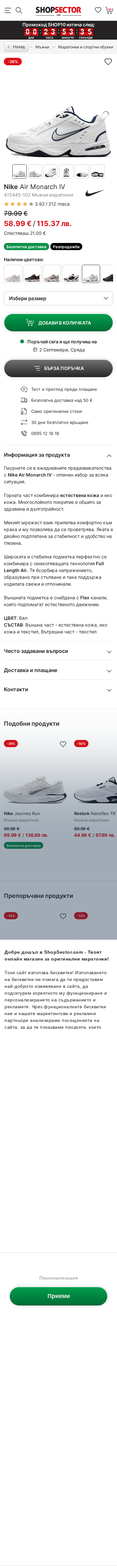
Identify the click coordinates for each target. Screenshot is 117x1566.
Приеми (58, 1296)
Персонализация (58, 1277)
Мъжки (42, 47)
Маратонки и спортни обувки (85, 47)
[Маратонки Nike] (95, 193)
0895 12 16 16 (45, 433)
